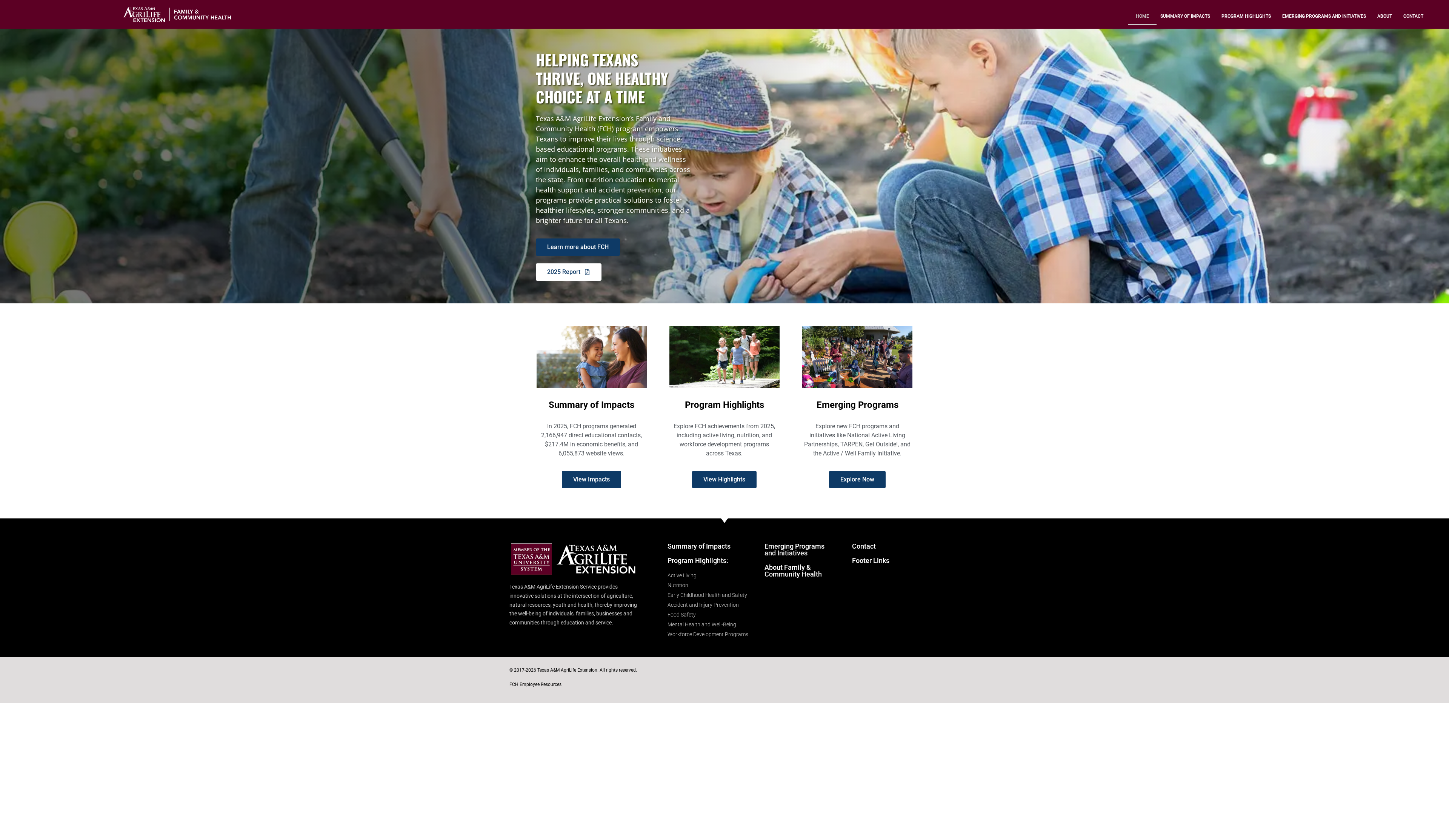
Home (1142, 16)
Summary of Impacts (1185, 16)
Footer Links (870, 560)
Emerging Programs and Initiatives (1324, 16)
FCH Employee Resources (535, 684)
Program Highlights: (698, 560)
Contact (1413, 16)
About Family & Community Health (793, 570)
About (1384, 16)
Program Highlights (1246, 16)
